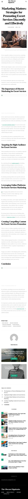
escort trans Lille (20, 308)
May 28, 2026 (10, 438)
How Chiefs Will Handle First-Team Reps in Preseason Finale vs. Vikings (17, 461)
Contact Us (6, 493)
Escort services (16, 324)
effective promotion (7, 324)
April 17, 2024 (17, 27)
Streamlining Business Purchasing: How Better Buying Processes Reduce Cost (16, 436)
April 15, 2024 (17, 355)
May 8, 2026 (10, 445)
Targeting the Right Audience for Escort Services (14, 394)
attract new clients (11, 217)
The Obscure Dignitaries (10, 489)
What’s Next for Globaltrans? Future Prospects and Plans (16, 467)
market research (15, 163)
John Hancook (11, 372)
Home (2, 492)
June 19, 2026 (10, 423)
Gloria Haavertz (11, 27)
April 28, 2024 (17, 372)
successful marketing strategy (8, 124)
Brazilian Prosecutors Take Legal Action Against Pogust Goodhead (17, 414)
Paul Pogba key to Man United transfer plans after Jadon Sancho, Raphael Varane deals (17, 455)
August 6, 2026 (11, 416)
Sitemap (19, 492)
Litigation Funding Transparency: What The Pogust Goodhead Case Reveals (17, 421)
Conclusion (6, 404)
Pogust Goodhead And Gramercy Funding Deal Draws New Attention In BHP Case (17, 428)
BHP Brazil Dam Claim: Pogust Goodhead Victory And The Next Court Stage (17, 443)
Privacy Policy (10, 492)
